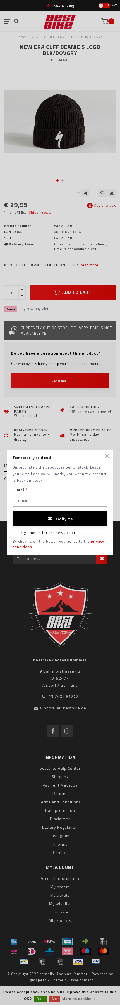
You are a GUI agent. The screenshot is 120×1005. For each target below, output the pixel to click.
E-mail (20, 490)
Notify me (64, 519)
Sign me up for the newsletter (48, 532)
